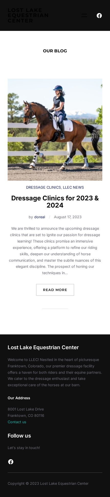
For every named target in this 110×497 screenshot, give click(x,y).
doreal (39, 217)
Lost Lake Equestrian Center (28, 15)
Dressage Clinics (43, 187)
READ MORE (58, 291)
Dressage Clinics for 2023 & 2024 (55, 202)
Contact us (17, 422)
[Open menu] (84, 15)
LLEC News (73, 187)
